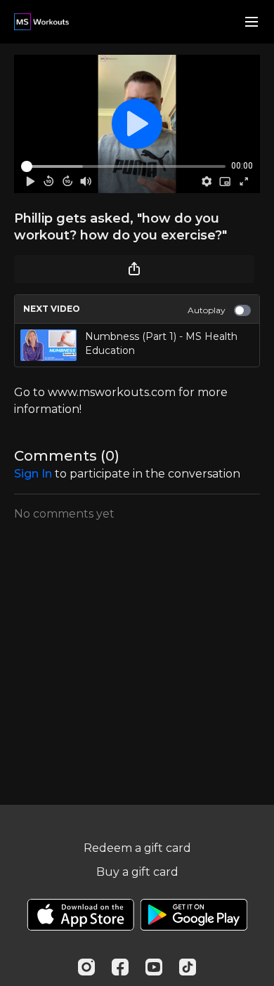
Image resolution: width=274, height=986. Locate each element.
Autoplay (207, 310)
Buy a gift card (137, 872)
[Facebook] (120, 967)
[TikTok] (187, 967)
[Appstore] (80, 915)
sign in (33, 473)
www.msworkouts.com (112, 392)
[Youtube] (153, 967)
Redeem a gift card (137, 848)
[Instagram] (86, 967)
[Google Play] (194, 915)
